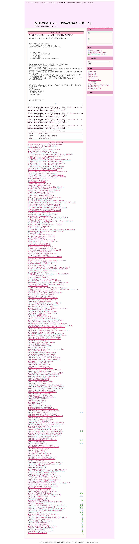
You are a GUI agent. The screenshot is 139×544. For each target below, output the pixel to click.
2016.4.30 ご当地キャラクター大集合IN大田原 (42, 392)
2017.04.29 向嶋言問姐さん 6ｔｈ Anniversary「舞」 (44, 339)
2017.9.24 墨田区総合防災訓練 (37, 315)
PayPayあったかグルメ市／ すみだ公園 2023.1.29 (43, 146)
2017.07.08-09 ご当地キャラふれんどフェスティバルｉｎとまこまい (48, 330)
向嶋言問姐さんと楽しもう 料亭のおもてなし (42, 291)
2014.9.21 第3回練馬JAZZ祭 (37, 465)
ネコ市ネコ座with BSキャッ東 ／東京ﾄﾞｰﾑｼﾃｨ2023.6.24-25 (45, 144)
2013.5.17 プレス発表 (35, 512)
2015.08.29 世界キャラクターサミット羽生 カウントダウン (46, 424)
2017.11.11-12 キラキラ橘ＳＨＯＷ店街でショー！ (43, 304)
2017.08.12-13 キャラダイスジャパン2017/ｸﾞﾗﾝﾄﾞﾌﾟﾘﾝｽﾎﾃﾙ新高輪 (47, 323)
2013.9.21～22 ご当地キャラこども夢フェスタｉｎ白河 (45, 502)
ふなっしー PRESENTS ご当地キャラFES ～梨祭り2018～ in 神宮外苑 (49, 267)
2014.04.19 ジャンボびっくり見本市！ (39, 488)
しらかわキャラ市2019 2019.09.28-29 (40, 199)
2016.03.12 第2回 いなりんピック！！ (40, 398)
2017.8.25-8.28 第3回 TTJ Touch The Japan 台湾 (43, 322)
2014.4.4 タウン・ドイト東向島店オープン (41, 489)
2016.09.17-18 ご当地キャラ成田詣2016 (40, 371)
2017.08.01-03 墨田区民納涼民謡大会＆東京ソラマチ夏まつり (46, 327)
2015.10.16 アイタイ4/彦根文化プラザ (39, 421)
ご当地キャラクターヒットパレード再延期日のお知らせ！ (45, 156)
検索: (89, 61)
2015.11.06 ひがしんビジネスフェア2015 (40, 417)
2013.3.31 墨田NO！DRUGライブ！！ (40, 519)
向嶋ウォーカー (92, 76)
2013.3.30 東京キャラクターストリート (40, 521)
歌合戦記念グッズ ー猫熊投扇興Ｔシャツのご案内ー (44, 190)
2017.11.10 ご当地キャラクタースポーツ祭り (42, 299)
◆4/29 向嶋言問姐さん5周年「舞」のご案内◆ (42, 397)
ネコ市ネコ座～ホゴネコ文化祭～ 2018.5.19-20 (42, 270)
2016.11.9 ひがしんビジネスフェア (38, 363)
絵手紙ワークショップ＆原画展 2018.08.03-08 (42, 262)
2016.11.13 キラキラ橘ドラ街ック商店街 (40, 361)
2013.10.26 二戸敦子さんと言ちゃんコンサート (42, 496)
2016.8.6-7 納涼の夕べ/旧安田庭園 (39, 378)
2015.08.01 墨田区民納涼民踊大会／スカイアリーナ (44, 426)
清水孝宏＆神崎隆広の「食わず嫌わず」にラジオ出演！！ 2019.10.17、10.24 (51, 202)
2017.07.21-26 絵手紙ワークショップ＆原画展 (42, 328)
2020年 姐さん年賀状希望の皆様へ (39, 185)
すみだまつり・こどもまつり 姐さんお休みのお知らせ (44, 197)
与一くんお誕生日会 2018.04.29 (38, 272)
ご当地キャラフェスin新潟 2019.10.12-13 (41, 195)
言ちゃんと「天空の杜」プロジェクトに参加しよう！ (44, 477)
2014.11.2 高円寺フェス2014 (37, 452)
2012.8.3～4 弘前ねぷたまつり (37, 533)
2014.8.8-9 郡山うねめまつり (37, 467)
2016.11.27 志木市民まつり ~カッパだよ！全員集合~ (44, 357)
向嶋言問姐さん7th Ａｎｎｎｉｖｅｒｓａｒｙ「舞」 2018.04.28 (48, 274)
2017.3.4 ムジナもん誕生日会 (37, 347)
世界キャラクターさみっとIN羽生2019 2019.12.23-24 (44, 188)
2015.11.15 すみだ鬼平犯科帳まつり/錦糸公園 (42, 414)
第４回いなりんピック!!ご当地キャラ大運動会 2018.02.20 (45, 284)
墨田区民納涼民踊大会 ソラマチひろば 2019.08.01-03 (44, 209)
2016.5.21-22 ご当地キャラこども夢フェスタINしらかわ (45, 388)
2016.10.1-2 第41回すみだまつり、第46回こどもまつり (44, 369)
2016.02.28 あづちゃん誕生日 (37, 400)
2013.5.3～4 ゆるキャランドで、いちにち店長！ (43, 514)
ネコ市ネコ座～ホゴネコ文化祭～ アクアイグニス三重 (44, 250)
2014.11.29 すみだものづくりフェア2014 (40, 445)
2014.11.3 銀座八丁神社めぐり (37, 450)
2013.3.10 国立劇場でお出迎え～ (38, 522)
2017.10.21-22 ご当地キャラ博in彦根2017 (40, 310)
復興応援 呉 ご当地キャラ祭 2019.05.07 (41, 219)
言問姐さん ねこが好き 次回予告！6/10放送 (42, 481)
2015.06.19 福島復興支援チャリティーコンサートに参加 (45, 429)
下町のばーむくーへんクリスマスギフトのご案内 (42, 170)
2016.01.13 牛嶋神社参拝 (35, 402)
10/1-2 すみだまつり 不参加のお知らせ (40, 368)
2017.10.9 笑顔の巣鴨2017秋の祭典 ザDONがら (43, 311)
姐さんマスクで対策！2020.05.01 (38, 180)
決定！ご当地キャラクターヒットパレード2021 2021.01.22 (45, 175)
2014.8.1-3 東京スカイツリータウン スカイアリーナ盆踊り (46, 471)
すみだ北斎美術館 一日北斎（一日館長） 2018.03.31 (44, 281)
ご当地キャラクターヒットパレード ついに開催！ (43, 153)
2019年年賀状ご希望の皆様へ (37, 238)
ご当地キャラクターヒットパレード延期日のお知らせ (44, 165)
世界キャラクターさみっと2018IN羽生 (39, 243)
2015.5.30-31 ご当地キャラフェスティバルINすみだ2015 (45, 433)
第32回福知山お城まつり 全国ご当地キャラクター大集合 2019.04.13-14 (50, 221)
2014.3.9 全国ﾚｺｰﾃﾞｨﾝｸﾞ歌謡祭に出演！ (40, 493)
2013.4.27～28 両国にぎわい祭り (38, 516)
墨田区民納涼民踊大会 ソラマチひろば (40, 263)
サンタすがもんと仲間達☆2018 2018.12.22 (41, 236)
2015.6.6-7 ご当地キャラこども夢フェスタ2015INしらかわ (45, 431)
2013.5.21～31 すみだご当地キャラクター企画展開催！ (45, 510)
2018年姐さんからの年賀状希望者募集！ (40, 301)
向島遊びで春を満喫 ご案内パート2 (39, 222)
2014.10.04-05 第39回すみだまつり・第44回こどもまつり (45, 462)
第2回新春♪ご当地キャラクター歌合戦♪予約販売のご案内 (45, 257)
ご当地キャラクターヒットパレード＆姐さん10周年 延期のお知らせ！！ (49, 159)
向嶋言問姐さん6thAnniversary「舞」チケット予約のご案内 (46, 349)
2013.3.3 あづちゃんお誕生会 (37, 524)
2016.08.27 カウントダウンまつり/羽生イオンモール (43, 375)
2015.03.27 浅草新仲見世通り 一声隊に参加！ (42, 440)
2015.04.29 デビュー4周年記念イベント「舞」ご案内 (44, 435)
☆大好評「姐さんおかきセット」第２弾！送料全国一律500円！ (47, 177)
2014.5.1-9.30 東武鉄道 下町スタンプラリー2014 (43, 486)
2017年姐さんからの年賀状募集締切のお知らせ (42, 352)
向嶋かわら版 (92, 74)
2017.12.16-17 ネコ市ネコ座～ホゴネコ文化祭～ (43, 298)
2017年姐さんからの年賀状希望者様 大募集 (41, 354)
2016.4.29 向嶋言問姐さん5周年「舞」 (39, 393)
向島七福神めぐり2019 (35, 233)
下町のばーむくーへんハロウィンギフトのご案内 (42, 173)
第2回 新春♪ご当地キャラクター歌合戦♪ (40, 234)
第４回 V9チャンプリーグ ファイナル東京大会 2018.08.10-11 (47, 260)
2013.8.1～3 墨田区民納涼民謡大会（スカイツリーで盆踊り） (47, 505)
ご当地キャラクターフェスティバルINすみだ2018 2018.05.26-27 (48, 269)
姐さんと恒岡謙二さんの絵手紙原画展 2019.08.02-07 (44, 211)
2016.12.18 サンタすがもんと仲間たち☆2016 (42, 356)
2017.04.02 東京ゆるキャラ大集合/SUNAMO (41, 342)
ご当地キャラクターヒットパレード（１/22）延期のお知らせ (46, 166)
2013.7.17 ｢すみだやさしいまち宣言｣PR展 (41, 507)
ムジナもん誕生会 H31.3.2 (36, 228)
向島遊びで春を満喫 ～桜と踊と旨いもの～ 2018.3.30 (45, 224)
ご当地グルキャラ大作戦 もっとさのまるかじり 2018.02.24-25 (47, 287)
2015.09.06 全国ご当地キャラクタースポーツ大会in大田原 (46, 422)
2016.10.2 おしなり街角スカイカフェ (39, 366)
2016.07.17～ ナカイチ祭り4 (37, 383)
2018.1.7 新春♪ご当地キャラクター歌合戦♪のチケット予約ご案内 (48, 308)
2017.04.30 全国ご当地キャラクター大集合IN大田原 (44, 337)
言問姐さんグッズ (93, 87)
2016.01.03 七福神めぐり (35, 404)
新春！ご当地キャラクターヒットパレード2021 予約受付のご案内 (47, 171)
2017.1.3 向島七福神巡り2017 (37, 351)
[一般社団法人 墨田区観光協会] (97, 54)
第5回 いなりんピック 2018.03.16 (39, 226)
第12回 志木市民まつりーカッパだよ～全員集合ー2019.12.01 (46, 187)
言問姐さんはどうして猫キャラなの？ (99, 85)
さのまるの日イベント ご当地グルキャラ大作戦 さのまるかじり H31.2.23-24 (51, 229)
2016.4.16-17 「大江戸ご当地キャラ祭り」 (41, 395)
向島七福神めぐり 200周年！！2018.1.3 (40, 296)
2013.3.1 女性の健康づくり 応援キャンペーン (42, 526)
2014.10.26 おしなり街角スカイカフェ (40, 453)
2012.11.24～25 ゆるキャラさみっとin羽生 (41, 531)
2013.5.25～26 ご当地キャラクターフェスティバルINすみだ (46, 509)
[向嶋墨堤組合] (97, 52)
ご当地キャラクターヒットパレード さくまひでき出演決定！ (46, 163)
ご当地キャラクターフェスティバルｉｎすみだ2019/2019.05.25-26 (48, 217)
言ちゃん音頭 (92, 81)
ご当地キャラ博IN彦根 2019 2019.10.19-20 (41, 192)
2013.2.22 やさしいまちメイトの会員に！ (41, 528)
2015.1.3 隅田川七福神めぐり (37, 443)
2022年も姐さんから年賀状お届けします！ (41, 151)
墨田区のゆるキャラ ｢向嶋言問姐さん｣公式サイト (63, 23)
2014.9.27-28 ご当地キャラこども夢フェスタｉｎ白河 (44, 464)
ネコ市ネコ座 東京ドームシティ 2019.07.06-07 (43, 214)
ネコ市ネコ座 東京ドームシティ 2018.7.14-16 (42, 265)
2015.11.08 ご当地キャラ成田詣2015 (39, 412)
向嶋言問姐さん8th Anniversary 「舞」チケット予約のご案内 (46, 231)
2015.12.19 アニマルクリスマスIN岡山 (39, 405)
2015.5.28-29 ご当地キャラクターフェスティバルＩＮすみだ (46, 386)
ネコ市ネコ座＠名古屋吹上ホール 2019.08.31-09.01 (44, 204)
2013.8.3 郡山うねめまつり (37, 503)
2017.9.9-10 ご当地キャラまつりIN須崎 (40, 316)
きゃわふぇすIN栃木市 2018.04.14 (38, 277)
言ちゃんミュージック (94, 80)
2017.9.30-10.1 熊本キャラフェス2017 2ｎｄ (42, 313)
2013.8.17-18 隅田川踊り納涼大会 (38, 500)
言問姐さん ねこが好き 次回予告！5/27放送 (42, 484)
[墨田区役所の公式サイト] (95, 50)
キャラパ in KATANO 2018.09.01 (38, 255)
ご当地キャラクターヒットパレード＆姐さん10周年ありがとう (46, 161)
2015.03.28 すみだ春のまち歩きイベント (40, 438)
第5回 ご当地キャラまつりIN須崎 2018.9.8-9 (42, 253)
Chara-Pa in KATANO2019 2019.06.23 (39, 216)
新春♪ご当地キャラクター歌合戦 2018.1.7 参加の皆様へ (45, 292)
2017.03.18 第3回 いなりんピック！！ (40, 344)
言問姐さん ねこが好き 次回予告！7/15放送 (42, 472)
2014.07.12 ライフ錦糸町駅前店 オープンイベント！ (44, 476)
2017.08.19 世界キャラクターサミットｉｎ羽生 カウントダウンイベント (50, 325)
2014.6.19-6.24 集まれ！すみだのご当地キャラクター (44, 479)
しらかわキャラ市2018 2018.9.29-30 (39, 251)
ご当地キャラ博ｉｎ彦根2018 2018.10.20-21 (42, 248)
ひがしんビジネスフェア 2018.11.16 (39, 245)
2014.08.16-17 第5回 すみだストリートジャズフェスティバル (47, 469)
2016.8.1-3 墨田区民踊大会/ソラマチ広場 (40, 381)
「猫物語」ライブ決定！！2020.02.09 (39, 183)
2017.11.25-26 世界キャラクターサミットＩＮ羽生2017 (44, 303)
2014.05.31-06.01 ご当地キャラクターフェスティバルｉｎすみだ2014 (49, 483)
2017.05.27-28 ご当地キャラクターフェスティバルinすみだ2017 (47, 335)
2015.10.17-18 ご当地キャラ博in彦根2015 (41, 419)
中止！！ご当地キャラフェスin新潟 (38, 194)
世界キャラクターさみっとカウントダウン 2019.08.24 (44, 206)
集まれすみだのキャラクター (36, 258)
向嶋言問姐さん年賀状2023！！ (37, 147)
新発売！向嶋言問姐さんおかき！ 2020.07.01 (42, 178)
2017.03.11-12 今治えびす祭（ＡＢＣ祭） (40, 345)
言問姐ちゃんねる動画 (94, 88)
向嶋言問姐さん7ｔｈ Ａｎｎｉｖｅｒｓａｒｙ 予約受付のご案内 (48, 282)
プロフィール (92, 73)
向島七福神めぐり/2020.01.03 (37, 182)
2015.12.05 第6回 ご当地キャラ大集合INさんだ (43, 409)
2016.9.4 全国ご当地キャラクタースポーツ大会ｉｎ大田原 (45, 373)
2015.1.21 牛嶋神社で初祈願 (36, 441)
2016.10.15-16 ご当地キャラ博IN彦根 (39, 364)
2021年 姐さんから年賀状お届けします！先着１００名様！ (45, 168)
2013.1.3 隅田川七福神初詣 (36, 529)
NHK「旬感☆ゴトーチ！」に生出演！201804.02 (42, 279)
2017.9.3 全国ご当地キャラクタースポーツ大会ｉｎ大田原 (45, 320)
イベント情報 (92, 71)
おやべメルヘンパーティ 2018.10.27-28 (40, 246)
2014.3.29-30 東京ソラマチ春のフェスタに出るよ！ (43, 491)
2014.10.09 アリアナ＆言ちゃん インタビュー (42, 457)
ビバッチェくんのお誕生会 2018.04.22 (40, 275)
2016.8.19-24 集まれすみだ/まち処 (38, 380)
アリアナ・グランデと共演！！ (37, 460)
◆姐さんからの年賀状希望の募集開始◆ (40, 407)
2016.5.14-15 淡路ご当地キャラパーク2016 (41, 390)
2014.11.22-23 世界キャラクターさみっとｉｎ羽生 (43, 447)
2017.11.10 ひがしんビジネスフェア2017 (40, 306)
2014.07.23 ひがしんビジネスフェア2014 (41, 474)
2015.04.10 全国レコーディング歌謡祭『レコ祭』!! (43, 436)
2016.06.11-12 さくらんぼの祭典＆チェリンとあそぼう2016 (46, 385)
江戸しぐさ (91, 78)
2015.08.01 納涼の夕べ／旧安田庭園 (39, 428)
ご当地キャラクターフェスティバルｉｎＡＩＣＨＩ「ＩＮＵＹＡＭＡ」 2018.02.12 (53, 289)
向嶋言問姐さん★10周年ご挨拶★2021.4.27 (41, 158)
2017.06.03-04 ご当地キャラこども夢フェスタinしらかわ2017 (46, 334)
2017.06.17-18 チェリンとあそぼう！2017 (41, 332)
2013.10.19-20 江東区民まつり (37, 498)
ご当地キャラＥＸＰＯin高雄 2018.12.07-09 (41, 240)
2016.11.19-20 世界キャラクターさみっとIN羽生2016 (44, 359)
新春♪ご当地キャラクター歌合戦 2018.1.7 (41, 294)
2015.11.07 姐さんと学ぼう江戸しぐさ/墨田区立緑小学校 (45, 416)
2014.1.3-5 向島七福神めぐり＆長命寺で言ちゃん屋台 (44, 495)
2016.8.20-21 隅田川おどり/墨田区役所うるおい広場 (43, 376)
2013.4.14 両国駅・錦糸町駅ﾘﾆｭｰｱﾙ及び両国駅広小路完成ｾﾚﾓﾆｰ (47, 517)
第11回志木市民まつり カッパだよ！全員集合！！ (43, 241)
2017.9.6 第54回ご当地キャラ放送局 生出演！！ (43, 318)
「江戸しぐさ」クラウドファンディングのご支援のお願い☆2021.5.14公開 (50, 154)
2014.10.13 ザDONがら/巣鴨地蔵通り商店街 (41, 459)
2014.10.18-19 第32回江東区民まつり (40, 455)
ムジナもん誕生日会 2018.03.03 (38, 286)
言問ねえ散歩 (92, 83)
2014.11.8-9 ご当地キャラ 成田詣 (38, 448)
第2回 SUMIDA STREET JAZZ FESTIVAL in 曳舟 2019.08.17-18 (47, 207)
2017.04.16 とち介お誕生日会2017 (38, 340)
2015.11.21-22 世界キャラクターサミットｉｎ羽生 (43, 410)
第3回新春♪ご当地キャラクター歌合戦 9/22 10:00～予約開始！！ (47, 200)
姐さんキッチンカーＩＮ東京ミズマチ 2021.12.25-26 (44, 149)
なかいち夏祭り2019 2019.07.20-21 (39, 212)
